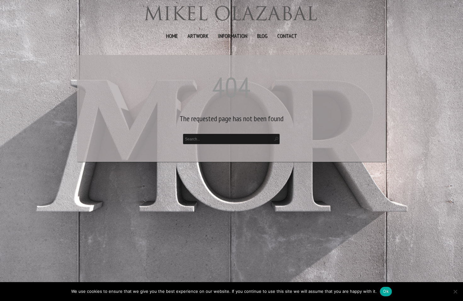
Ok (386, 291)
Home (172, 35)
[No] (455, 291)
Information (232, 35)
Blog (262, 35)
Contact (287, 35)
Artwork (197, 35)
